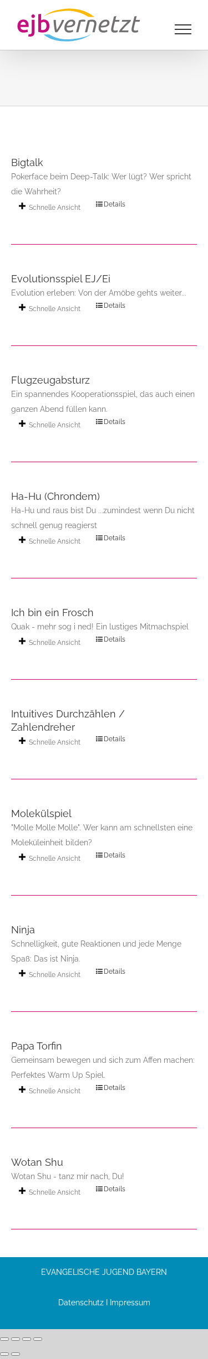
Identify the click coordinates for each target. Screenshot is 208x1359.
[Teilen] (26, 1339)
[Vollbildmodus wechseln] (15, 1339)
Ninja (23, 930)
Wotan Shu (37, 1162)
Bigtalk (27, 162)
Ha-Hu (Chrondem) (55, 496)
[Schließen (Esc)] (37, 1339)
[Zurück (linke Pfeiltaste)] (4, 1354)
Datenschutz (81, 1302)
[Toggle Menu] (183, 29)
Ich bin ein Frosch (52, 612)
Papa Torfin (36, 1046)
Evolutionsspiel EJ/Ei (60, 279)
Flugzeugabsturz (50, 380)
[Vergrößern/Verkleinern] (4, 1339)
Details (114, 204)
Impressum (130, 1302)
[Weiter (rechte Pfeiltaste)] (15, 1354)
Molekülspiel (41, 813)
